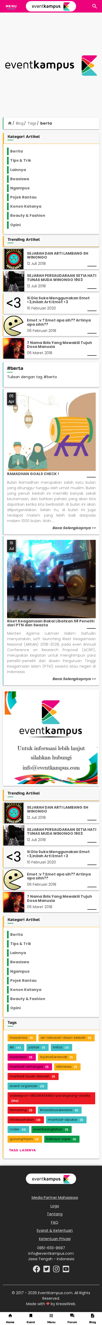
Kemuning (21, 1110)
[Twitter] (47, 1270)
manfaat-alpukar (65, 1119)
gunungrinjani (24, 1139)
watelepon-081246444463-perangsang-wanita (50, 1097)
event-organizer (27, 1086)
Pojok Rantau (26, 197)
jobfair (37, 1047)
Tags (31, 123)
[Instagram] (57, 1270)
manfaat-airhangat (29, 1066)
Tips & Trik (24, 160)
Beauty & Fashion (30, 215)
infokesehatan (25, 1119)
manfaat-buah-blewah (32, 1076)
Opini (18, 224)
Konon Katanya (28, 206)
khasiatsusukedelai (59, 1110)
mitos (61, 1047)
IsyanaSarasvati (56, 1057)
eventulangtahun (50, 1129)
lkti (15, 1047)
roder (18, 1129)
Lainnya (22, 169)
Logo (54, 1206)
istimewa (66, 1066)
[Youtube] (66, 1270)
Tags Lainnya (22, 1150)
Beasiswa (22, 179)
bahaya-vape (61, 1139)
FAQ (54, 1222)
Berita (21, 151)
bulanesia (21, 1057)
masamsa (21, 1037)
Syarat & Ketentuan (55, 1230)
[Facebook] (37, 1270)
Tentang (55, 1214)
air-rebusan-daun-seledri (66, 1037)
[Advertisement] (51, 65)
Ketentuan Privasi (55, 1238)
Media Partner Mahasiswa (55, 1197)
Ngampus (23, 188)
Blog (20, 123)
